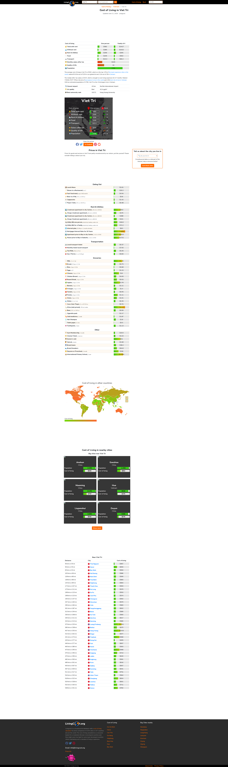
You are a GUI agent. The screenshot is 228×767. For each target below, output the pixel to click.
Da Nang (110, 736)
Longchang (144, 733)
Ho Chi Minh (111, 727)
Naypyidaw (144, 730)
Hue (108, 744)
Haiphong (110, 738)
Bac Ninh (110, 747)
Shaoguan (143, 747)
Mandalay (143, 727)
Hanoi (109, 730)
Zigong (142, 744)
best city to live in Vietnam (118, 80)
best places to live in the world (94, 80)
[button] (77, 144)
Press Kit (68, 751)
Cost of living (136, 2)
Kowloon (143, 738)
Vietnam (112, 74)
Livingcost (122, 14)
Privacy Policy (158, 766)
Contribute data (147, 166)
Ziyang (142, 741)
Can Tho (110, 733)
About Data (149, 766)
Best (144, 2)
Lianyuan (143, 736)
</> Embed (88, 144)
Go (115, 2)
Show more (97, 528)
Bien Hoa (110, 741)
